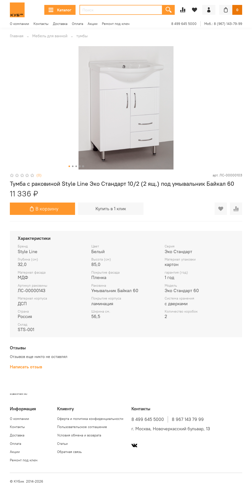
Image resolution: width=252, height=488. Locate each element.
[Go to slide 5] (83, 166)
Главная (16, 35)
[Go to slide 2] (73, 166)
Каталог (64, 9)
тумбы (82, 35)
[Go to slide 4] (79, 166)
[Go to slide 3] (76, 166)
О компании (19, 23)
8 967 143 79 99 (188, 419)
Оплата (77, 23)
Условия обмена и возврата (79, 435)
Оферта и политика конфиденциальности (90, 418)
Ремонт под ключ (115, 23)
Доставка (60, 23)
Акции (92, 23)
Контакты (40, 23)
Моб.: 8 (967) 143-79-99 (223, 23)
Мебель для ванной (49, 35)
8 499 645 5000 (184, 23)
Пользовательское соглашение (82, 427)
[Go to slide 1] (69, 166)
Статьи (62, 443)
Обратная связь (69, 452)
